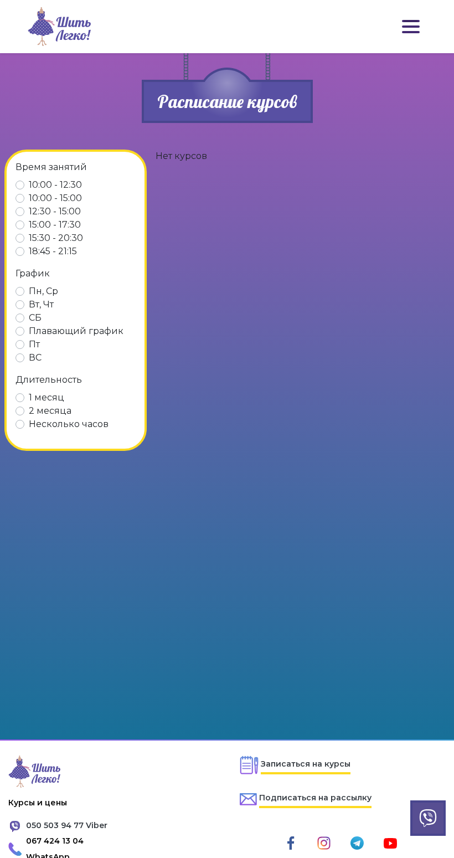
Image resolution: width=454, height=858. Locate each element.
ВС (35, 357)
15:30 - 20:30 (56, 238)
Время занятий (51, 167)
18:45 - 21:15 (53, 251)
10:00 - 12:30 (55, 184)
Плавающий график (76, 331)
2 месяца (50, 410)
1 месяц (46, 397)
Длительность (49, 379)
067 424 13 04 (55, 841)
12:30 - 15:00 (55, 211)
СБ (35, 317)
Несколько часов (69, 424)
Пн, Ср (43, 291)
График (33, 273)
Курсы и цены (37, 803)
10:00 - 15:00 (55, 198)
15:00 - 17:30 (55, 224)
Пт (34, 344)
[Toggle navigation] (410, 26)
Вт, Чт (41, 304)
